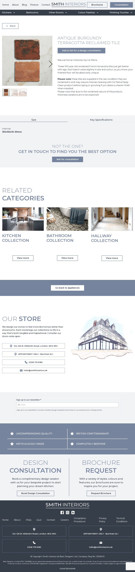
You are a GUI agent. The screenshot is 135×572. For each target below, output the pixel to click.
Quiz (39, 520)
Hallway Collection (104, 238)
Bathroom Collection (60, 238)
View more (23, 258)
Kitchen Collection (15, 238)
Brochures (97, 5)
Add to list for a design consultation (81, 50)
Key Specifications (101, 119)
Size (33, 119)
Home (5, 5)
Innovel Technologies (67, 568)
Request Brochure (101, 493)
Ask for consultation (68, 159)
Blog (24, 5)
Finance (34, 5)
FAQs (28, 520)
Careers (65, 520)
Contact (46, 5)
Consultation (121, 5)
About (15, 5)
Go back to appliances (67, 288)
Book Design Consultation (35, 493)
